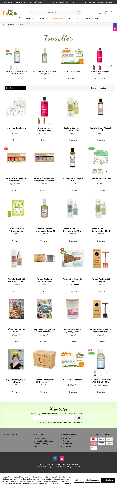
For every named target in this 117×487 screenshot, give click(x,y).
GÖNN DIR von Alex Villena (16, 330)
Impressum (66, 446)
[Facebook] (55, 458)
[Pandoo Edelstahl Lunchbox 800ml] (44, 258)
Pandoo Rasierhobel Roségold (101, 280)
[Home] (19, 18)
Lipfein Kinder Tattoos (100, 178)
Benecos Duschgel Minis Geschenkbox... (16, 179)
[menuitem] (111, 12)
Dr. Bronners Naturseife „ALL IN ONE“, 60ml (17, 72)
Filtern (11, 88)
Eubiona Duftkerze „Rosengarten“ (72, 330)
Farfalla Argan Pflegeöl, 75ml (100, 129)
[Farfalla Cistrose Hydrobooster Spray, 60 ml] (45, 56)
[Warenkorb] (111, 12)
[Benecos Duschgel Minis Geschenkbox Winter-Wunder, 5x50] (16, 157)
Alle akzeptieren (92, 480)
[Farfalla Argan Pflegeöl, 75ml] (100, 107)
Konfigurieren (107, 480)
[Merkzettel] (105, 12)
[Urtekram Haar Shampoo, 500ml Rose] (100, 67)
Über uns (66, 441)
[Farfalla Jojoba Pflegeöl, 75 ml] (72, 157)
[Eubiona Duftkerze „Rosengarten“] (72, 309)
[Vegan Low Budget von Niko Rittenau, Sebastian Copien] (44, 309)
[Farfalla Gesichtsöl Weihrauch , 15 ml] (16, 258)
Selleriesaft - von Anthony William (16, 230)
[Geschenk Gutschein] (72, 56)
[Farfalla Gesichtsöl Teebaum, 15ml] (72, 107)
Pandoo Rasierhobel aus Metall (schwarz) (101, 330)
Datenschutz (67, 444)
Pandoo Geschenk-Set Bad (72, 280)
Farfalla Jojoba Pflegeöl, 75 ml (72, 179)
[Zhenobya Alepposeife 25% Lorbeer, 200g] (44, 359)
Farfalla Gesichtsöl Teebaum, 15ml (72, 129)
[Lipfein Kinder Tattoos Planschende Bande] (95, 171)
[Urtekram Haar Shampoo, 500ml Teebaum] (94, 67)
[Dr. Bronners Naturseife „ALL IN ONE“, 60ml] (17, 56)
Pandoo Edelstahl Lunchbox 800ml (44, 280)
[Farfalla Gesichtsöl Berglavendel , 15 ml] (100, 208)
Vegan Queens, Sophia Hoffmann (16, 381)
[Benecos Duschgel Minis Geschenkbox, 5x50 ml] (44, 157)
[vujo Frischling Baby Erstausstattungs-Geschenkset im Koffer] (16, 107)
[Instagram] (62, 458)
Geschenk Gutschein (72, 71)
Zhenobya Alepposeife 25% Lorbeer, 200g (45, 381)
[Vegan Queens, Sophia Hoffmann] (16, 359)
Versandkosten (74, 464)
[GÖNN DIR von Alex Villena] (16, 309)
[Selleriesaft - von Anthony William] (16, 208)
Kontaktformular (40, 438)
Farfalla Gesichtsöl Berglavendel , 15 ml (101, 230)
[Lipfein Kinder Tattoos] (100, 157)
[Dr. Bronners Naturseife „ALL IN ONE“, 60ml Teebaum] (11, 67)
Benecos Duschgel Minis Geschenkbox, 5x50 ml (44, 179)
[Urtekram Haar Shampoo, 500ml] (100, 56)
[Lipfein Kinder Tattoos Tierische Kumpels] (101, 171)
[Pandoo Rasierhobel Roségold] (100, 258)
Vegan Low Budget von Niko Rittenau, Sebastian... (44, 330)
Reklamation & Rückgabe (43, 441)
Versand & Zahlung (41, 444)
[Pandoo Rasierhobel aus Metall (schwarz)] (100, 309)
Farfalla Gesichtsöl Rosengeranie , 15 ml (72, 230)
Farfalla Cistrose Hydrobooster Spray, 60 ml (44, 72)
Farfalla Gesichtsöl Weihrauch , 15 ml (16, 280)
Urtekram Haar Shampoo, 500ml (100, 72)
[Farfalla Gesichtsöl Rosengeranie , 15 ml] (72, 208)
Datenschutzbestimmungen (49, 422)
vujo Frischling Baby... (16, 128)
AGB (35, 446)
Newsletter (66, 438)
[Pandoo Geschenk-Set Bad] (72, 258)
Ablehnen (78, 480)
